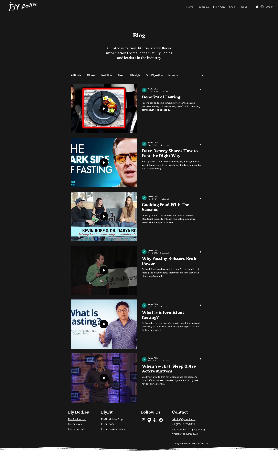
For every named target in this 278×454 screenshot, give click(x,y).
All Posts (76, 75)
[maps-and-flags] (149, 420)
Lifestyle (135, 75)
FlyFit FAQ (107, 424)
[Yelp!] (155, 420)
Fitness (91, 75)
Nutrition (106, 75)
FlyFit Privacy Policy (113, 429)
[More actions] (201, 90)
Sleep (120, 75)
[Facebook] (160, 420)
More (171, 75)
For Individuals (76, 429)
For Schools (75, 424)
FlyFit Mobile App (112, 419)
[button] (203, 7)
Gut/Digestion (154, 75)
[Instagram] (143, 420)
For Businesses (77, 419)
